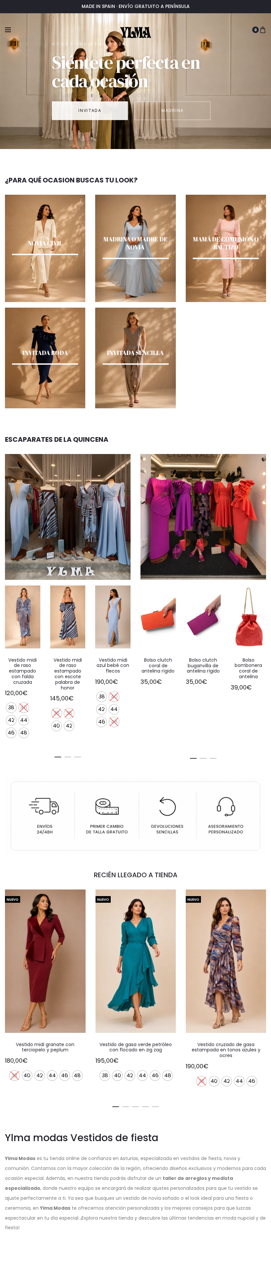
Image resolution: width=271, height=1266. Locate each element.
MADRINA (172, 110)
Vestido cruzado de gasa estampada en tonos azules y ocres (226, 1050)
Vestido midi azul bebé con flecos (113, 666)
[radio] (11, 708)
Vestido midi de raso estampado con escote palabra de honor (68, 674)
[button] (58, 756)
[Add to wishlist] (32, 593)
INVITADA (89, 110)
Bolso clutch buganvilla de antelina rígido (203, 666)
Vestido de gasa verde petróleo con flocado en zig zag (135, 1047)
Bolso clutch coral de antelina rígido (157, 666)
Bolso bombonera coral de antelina (248, 668)
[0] (262, 30)
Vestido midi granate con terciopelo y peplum (45, 1047)
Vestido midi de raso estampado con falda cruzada (22, 671)
